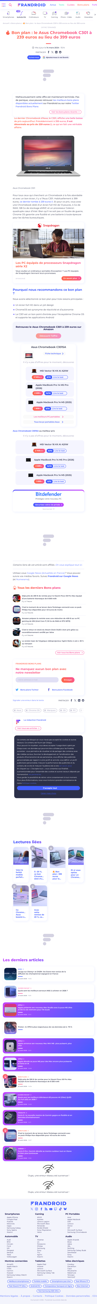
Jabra (69, 1244)
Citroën (10, 1244)
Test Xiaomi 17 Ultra (17, 1286)
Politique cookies (29, 783)
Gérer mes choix (48, 793)
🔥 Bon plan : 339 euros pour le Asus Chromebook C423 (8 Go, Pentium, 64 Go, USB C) (58, 875)
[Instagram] (36, 1209)
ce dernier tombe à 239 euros (35, 201)
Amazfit (10, 1264)
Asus (19, 710)
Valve (39, 1232)
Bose (69, 1242)
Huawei (10, 1221)
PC (74, 710)
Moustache (72, 1271)
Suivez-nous (34, 57)
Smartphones (12, 1214)
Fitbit (9, 1269)
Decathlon (71, 1266)
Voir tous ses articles (27, 728)
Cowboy (70, 1264)
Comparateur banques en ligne (58, 1286)
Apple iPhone (12, 1217)
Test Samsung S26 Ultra (48, 1291)
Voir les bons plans (64, 112)
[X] (32, 1209)
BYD (9, 1242)
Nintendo (41, 1226)
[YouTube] (51, 1209)
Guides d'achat (24, 988)
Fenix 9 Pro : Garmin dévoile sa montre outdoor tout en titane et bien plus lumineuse (45, 1152)
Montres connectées (16, 1261)
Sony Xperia (12, 1230)
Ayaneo (40, 1219)
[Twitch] (55, 1209)
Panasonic (41, 1244)
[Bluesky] (65, 1209)
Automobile (11, 1236)
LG (38, 1242)
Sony (39, 1250)
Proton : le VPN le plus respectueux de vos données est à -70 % (45, 1027)
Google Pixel (12, 1219)
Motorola (10, 1224)
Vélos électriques (74, 1261)
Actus (53, 5)
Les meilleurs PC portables (47, 417)
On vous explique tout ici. (68, 565)
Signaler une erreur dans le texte (28, 700)
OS (64, 710)
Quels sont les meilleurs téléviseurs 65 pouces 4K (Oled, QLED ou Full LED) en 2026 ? (44, 1098)
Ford (9, 1246)
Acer (69, 1217)
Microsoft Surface (74, 1230)
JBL (69, 1246)
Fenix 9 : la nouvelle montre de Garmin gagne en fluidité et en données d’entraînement (45, 1116)
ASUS (39, 1217)
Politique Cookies (54, 1296)
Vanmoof (71, 1277)
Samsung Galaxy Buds (76, 1250)
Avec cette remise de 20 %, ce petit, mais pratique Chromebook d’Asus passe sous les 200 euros (39, 913)
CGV (94, 1296)
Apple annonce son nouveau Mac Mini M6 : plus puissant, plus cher (45, 1044)
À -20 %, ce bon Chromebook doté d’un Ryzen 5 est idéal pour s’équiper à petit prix (39, 875)
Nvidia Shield (42, 1228)
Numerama (22, 579)
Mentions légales (9, 1296)
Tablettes (40, 1261)
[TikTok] (60, 1209)
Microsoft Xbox (43, 1224)
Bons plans (83, 5)
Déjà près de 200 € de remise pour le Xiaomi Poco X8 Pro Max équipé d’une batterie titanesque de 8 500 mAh (44, 1080)
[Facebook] (41, 1209)
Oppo (9, 1226)
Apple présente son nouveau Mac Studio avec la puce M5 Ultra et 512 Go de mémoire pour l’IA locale (45, 1008)
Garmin (10, 1271)
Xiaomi (10, 1232)
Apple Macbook (73, 1219)
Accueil (6, 23)
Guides (71, 5)
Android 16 (35, 1286)
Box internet (82, 1286)
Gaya (69, 1269)
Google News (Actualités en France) (46, 573)
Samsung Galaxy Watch (17, 1275)
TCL (38, 1252)
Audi (9, 1240)
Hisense (40, 1240)
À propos (25, 1296)
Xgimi (39, 1255)
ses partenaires (34, 774)
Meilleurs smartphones (19, 1281)
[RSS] (46, 1209)
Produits (22, 1113)
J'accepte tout (50, 788)
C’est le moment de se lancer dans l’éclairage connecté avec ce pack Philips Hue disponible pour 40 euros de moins (44, 1134)
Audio (68, 1236)
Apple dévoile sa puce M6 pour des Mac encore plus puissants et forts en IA (45, 1062)
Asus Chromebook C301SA (26, 431)
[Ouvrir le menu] (3, 5)
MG (8, 1248)
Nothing (70, 1248)
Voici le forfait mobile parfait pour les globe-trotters (20, 873)
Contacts (37, 1296)
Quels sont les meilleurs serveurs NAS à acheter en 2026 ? (43, 991)
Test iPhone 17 (82, 1281)
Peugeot (10, 1250)
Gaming (39, 1214)
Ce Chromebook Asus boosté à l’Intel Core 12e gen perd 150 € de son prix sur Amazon (21, 913)
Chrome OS (34, 710)
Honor (70, 1226)
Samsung (41, 1248)
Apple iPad (41, 1264)
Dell (69, 1221)
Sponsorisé (47, 509)
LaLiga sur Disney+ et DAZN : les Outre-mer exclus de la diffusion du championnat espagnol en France (42, 973)
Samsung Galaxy (14, 1228)
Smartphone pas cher (61, 1281)
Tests (61, 5)
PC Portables (72, 1214)
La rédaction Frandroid (35, 720)
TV (36, 1236)
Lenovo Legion (43, 1221)
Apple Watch (12, 1266)
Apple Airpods (73, 1240)
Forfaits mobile (40, 1281)
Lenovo (70, 1224)
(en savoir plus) (65, 766)
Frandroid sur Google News (63, 576)
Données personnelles (78, 1296)
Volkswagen (12, 1257)
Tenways (70, 1275)
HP (68, 1228)
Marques (51, 710)
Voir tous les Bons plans (68, 652)
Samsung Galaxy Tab (45, 1273)
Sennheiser (72, 1252)
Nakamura (71, 1273)
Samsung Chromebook (77, 1232)
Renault (10, 1252)
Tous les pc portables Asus (47, 422)
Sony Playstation (44, 1230)
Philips (40, 1246)
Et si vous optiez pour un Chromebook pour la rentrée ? (76, 873)
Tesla (9, 1255)
